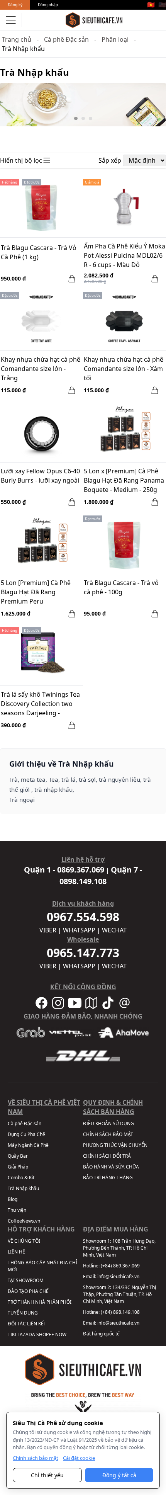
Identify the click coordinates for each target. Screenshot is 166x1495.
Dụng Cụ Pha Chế (26, 1134)
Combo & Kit (21, 1177)
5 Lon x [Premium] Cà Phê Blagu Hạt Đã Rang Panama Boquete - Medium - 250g (124, 480)
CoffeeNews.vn (24, 1221)
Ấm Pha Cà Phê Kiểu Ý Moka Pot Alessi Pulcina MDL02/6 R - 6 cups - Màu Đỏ (124, 255)
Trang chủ (16, 39)
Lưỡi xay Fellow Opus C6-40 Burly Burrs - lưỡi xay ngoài (40, 476)
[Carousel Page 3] (90, 118)
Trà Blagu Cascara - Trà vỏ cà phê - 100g (121, 587)
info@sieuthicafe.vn (118, 1276)
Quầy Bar (18, 1156)
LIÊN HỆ (16, 1251)
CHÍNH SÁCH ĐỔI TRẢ (107, 1156)
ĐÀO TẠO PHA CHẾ (28, 1291)
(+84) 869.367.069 (120, 1265)
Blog (12, 1199)
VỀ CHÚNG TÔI (24, 1241)
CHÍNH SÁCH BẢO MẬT (108, 1134)
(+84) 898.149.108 (120, 1312)
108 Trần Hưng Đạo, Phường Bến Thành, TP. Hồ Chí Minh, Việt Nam (119, 1248)
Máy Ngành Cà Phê (28, 1145)
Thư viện (17, 1210)
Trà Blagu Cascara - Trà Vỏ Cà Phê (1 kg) (38, 252)
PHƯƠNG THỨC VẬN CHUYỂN (115, 1145)
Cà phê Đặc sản (66, 39)
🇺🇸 (162, 4)
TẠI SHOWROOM (26, 1280)
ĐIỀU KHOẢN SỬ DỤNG (108, 1123)
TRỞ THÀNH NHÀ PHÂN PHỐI (39, 1302)
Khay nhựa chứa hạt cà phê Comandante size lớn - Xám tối (123, 368)
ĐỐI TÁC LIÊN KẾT (27, 1323)
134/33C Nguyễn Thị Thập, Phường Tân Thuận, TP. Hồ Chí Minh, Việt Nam (119, 1294)
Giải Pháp (18, 1166)
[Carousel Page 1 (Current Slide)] (76, 118)
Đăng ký (15, 4)
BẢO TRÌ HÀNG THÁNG (108, 1177)
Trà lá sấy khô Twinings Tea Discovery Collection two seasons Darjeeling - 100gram (40, 704)
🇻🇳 (151, 4)
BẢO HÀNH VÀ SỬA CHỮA (111, 1166)
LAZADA (26, 1334)
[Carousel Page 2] (83, 118)
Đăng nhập (48, 4)
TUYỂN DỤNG (23, 1313)
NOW (60, 1334)
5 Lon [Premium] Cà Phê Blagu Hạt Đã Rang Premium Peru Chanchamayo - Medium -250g (36, 592)
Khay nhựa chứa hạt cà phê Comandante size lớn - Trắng (40, 368)
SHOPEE (45, 1334)
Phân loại (115, 39)
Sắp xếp (109, 160)
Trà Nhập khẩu (23, 1188)
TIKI (12, 1334)
